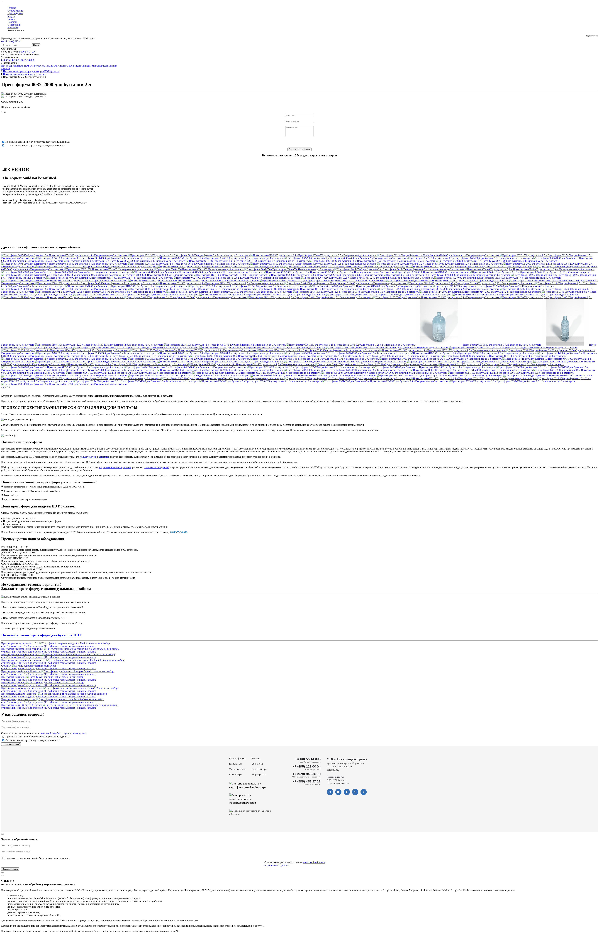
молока (127, 467)
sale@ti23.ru (333, 769)
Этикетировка (37, 65)
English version (592, 36)
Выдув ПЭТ (22, 65)
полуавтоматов (88, 456)
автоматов (104, 456)
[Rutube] (347, 792)
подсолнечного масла (110, 467)
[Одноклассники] (363, 792)
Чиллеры (86, 65)
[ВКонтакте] (355, 792)
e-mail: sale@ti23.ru (11, 41)
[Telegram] (330, 792)
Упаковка (97, 65)
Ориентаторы (61, 65)
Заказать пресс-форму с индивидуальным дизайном (28, 628)
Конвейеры (75, 65)
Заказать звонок (9, 57)
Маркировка (259, 774)
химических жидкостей (156, 467)
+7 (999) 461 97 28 (307, 781)
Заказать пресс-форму (299, 149)
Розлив (49, 65)
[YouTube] (338, 792)
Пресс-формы (8, 65)
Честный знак (109, 65)
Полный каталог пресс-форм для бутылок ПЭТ (41, 635)
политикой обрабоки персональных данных (63, 733)
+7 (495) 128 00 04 (307, 766)
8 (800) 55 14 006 (308, 759)
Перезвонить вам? (11, 744)
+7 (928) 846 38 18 (307, 774)
